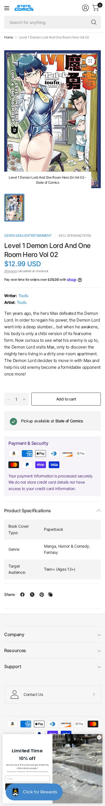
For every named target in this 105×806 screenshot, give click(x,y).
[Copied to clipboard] (50, 594)
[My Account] (85, 8)
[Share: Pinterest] (41, 594)
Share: (9, 594)
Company (14, 634)
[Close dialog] (99, 737)
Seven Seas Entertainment (28, 235)
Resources (15, 650)
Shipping (10, 271)
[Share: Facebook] (22, 594)
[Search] (94, 22)
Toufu (23, 295)
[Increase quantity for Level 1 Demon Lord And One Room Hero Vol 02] (24, 399)
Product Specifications (27, 510)
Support (12, 666)
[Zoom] (90, 61)
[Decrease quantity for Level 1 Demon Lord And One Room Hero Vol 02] (8, 399)
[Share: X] (32, 594)
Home (8, 37)
